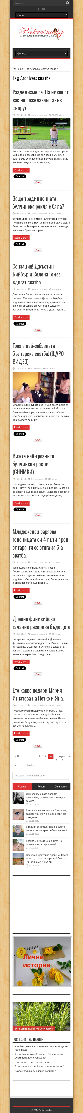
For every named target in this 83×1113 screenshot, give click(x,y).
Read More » (21, 170)
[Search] (67, 3)
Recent (41, 786)
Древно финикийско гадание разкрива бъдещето (41, 623)
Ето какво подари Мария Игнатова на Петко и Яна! (38, 694)
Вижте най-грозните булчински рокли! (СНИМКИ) (33, 464)
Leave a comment (39, 115)
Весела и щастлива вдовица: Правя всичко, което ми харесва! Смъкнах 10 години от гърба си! (47, 858)
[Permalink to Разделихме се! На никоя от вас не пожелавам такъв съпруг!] (41, 148)
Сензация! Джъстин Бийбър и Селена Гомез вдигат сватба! (37, 274)
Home (19, 68)
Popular (22, 786)
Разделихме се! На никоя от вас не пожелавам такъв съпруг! (41, 100)
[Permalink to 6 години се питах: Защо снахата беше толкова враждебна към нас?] (18, 835)
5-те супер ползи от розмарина (33, 1028)
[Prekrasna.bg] (41, 37)
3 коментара (37, 479)
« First (18, 756)
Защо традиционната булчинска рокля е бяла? (38, 202)
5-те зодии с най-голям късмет (33, 1062)
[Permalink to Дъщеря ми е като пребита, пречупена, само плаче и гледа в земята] (18, 803)
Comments (61, 786)
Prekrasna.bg (45, 1110)
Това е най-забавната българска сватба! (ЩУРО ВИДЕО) (38, 353)
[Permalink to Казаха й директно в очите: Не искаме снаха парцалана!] (18, 850)
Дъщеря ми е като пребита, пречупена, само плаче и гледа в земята (45, 797)
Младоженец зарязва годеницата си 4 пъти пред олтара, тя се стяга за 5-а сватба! (40, 543)
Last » (30, 765)
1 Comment (36, 369)
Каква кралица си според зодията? (35, 1071)
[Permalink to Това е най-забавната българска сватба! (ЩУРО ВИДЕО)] (41, 402)
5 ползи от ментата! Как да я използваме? (39, 1066)
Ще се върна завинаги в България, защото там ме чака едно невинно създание (46, 814)
